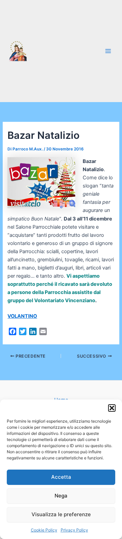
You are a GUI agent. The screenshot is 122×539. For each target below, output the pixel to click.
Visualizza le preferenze (61, 514)
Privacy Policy (74, 530)
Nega (61, 495)
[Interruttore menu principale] (108, 51)
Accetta (61, 477)
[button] (111, 408)
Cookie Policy (44, 530)
